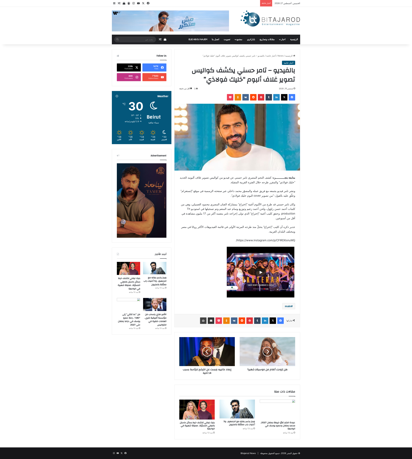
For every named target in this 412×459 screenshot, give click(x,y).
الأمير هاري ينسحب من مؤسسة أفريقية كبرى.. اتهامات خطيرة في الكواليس (155, 319)
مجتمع (239, 39)
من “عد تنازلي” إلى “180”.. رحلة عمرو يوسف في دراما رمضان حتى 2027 (129, 319)
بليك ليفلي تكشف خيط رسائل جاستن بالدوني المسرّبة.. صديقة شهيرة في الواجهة (197, 426)
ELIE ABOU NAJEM (198, 39)
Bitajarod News (248, 453)
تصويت (227, 39)
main (288, 306)
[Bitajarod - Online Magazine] (270, 19)
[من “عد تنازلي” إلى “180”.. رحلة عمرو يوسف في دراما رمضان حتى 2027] (128, 304)
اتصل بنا (215, 39)
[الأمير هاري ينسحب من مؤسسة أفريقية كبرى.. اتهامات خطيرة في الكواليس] (154, 304)
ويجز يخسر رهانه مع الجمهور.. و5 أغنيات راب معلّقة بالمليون (239, 423)
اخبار (283, 39)
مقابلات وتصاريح (267, 39)
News (280, 55)
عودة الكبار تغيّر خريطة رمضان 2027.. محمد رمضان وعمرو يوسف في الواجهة (277, 426)
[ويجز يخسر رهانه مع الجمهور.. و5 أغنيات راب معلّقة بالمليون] (237, 409)
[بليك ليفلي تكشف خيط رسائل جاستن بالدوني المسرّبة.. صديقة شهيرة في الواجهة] (197, 410)
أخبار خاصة (271, 55)
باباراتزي (251, 39)
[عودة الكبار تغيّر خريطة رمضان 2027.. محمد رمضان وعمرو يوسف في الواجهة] (277, 410)
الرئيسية (294, 39)
